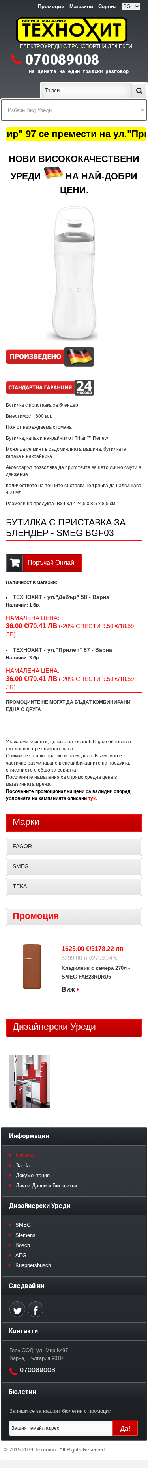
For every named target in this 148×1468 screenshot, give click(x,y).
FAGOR (22, 846)
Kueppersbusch (33, 1265)
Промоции (51, 6)
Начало (25, 1155)
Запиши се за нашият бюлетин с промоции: (61, 1411)
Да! (125, 1428)
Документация (33, 1175)
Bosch (22, 1245)
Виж (68, 989)
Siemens (25, 1235)
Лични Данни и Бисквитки (46, 1186)
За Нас (24, 1165)
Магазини (81, 6)
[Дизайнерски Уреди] (29, 1082)
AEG (20, 1255)
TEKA (20, 886)
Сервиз (107, 6)
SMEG (21, 866)
